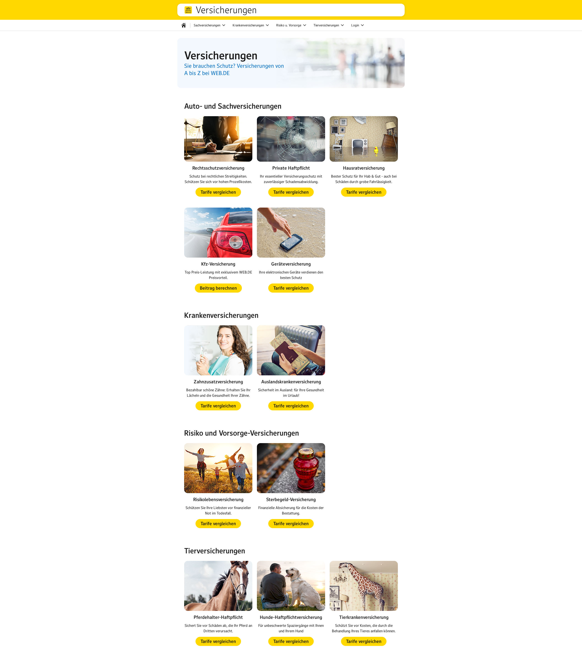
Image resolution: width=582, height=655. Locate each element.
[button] (218, 192)
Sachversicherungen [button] (207, 25)
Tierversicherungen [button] (327, 25)
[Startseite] (183, 25)
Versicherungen (226, 10)
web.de (188, 10)
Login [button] (355, 25)
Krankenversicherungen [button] (249, 25)
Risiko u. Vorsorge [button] (289, 25)
